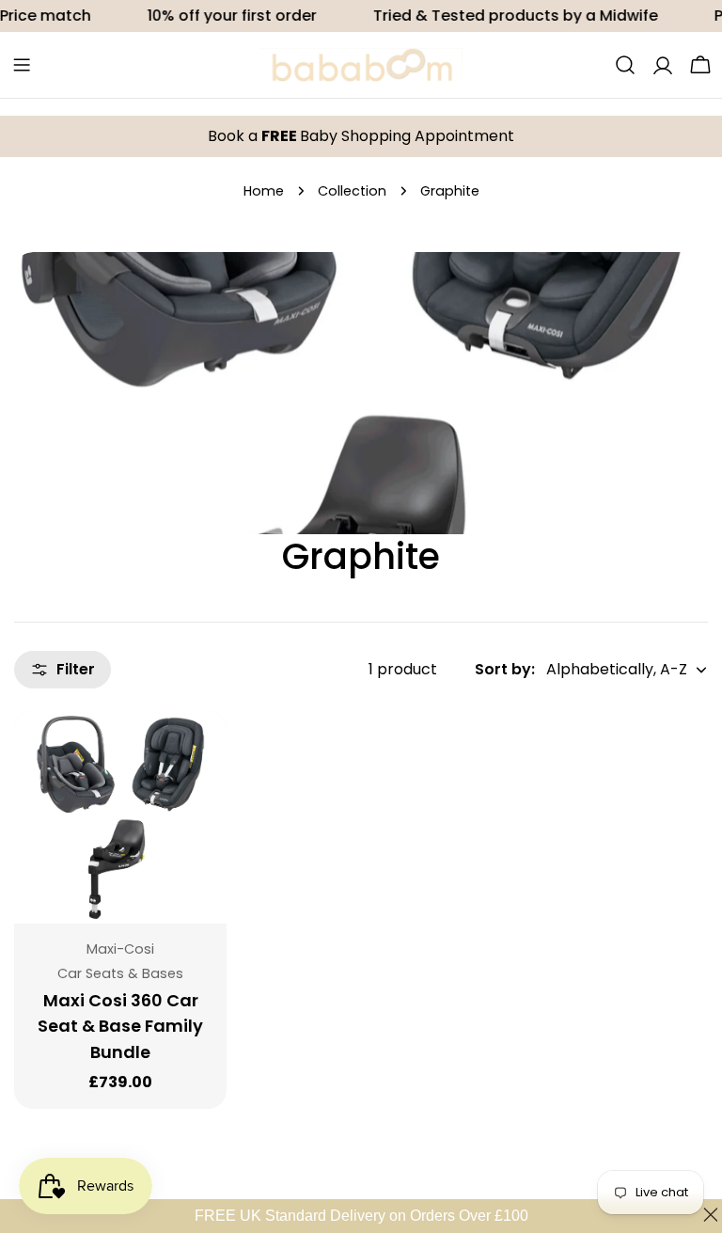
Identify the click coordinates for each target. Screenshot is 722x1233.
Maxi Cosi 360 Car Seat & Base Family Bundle (120, 1026)
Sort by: (505, 669)
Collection (352, 191)
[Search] (625, 65)
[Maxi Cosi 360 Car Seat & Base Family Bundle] (120, 817)
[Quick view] (203, 748)
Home (263, 191)
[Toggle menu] (21, 65)
